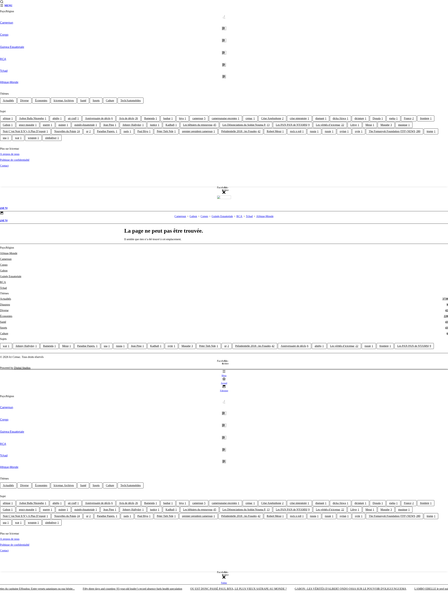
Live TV (4, 208)
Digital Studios (22, 367)
